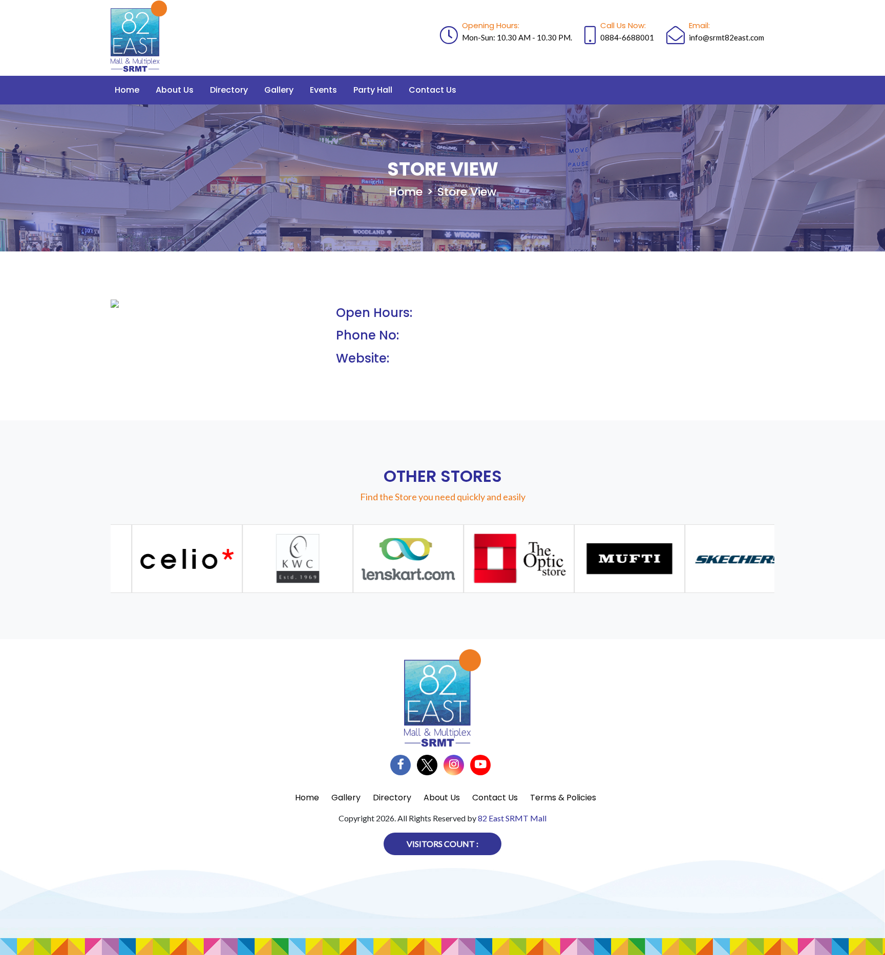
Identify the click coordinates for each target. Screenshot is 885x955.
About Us (175, 90)
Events (323, 90)
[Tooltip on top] (172, 558)
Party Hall (372, 90)
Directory (229, 90)
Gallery (278, 90)
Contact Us (432, 90)
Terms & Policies (563, 797)
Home (127, 90)
